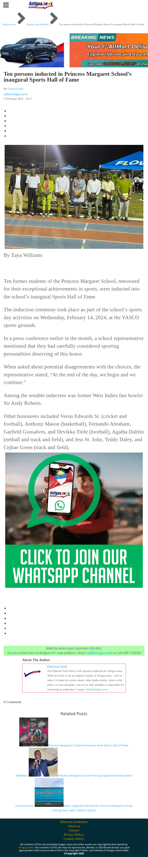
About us (74, 826)
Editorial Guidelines (74, 822)
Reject (98, 848)
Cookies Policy (74, 839)
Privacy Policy (74, 834)
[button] (6, 4)
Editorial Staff (15, 88)
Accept (76, 848)
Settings (120, 848)
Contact (74, 830)
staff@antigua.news (16, 94)
